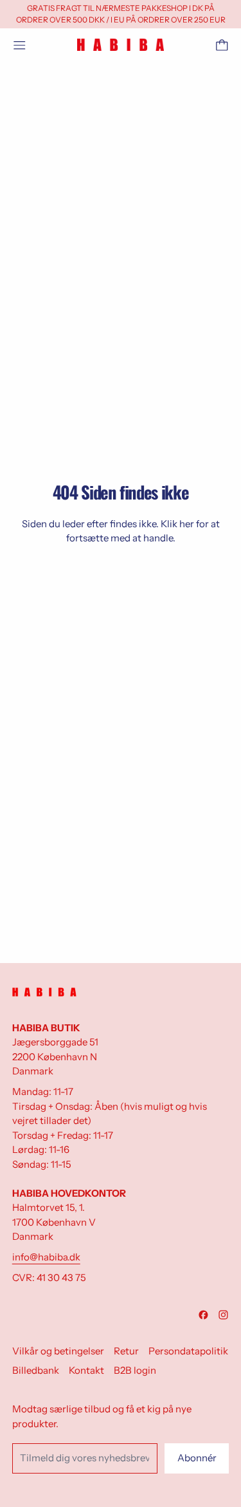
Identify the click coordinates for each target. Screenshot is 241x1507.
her (186, 524)
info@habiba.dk (46, 1257)
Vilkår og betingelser (58, 1351)
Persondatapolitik (188, 1351)
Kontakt (86, 1370)
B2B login (135, 1370)
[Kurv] (222, 45)
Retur (126, 1351)
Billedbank (35, 1370)
